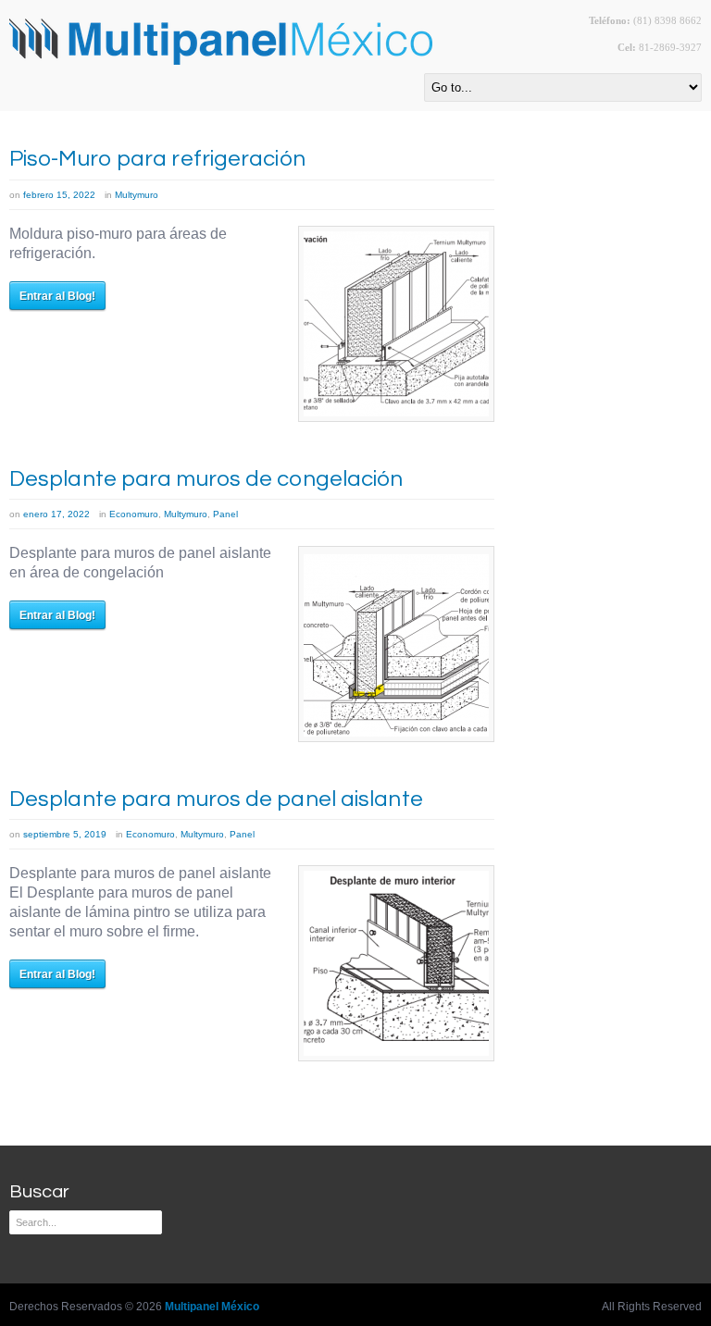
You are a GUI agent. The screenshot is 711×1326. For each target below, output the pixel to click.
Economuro (133, 514)
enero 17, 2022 (56, 514)
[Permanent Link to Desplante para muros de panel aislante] (396, 963)
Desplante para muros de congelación (206, 478)
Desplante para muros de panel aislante (216, 799)
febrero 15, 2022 (59, 195)
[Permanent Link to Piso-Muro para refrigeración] (396, 324)
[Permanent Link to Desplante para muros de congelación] (396, 644)
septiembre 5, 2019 (64, 834)
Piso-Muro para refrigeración (157, 158)
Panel (225, 514)
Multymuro (136, 195)
